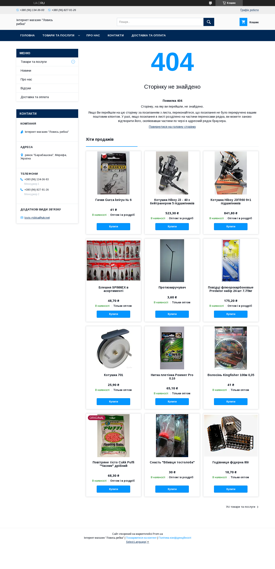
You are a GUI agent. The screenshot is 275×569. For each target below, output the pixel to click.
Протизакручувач (172, 287)
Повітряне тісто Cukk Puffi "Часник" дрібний (113, 464)
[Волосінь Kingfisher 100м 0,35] (230, 347)
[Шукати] (208, 22)
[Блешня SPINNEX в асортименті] (113, 260)
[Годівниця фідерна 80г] (230, 435)
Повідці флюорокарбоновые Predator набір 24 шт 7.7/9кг (231, 289)
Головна (27, 35)
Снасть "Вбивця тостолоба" (172, 462)
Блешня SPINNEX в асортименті (113, 289)
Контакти (116, 35)
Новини (26, 70)
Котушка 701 (113, 375)
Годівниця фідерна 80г (230, 462)
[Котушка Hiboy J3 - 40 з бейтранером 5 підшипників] (172, 172)
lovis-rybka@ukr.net (37, 217)
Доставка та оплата (148, 35)
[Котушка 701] (113, 347)
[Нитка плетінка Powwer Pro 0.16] (172, 347)
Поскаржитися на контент (141, 537)
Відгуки (26, 88)
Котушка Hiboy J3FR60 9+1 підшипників (231, 201)
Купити (113, 226)
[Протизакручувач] (172, 260)
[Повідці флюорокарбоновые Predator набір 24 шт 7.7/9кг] (230, 260)
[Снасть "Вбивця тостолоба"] (172, 435)
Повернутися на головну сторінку (172, 126)
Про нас (93, 35)
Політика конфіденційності (175, 537)
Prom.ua (158, 533)
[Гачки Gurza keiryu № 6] (113, 172)
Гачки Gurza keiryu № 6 (113, 200)
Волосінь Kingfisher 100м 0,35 (231, 375)
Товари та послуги (58, 35)
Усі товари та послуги (240, 506)
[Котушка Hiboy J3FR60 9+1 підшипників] (230, 172)
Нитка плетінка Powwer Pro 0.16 (172, 376)
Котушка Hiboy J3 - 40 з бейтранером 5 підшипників (172, 201)
